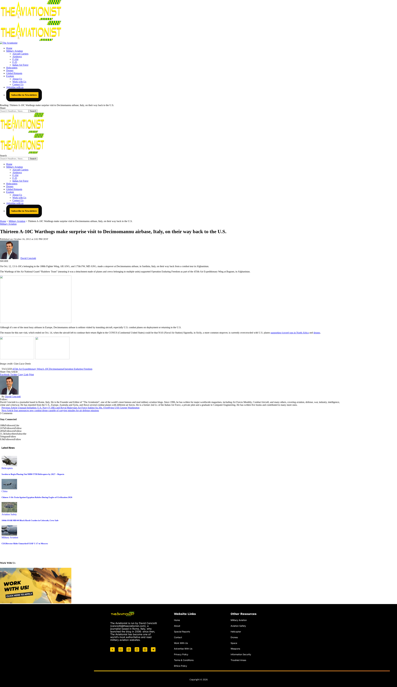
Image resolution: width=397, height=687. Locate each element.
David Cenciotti (28, 258)
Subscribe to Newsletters (24, 95)
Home (177, 620)
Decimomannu (56, 369)
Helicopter (236, 631)
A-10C (45, 369)
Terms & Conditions (184, 660)
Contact (178, 637)
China (4, 491)
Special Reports (182, 631)
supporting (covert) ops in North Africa (290, 332)
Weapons (235, 648)
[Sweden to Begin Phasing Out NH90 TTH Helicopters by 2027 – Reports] (9, 465)
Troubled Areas (238, 660)
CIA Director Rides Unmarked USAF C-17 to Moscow (25, 543)
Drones (234, 637)
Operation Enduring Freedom (77, 369)
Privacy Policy (181, 654)
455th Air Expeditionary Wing (27, 369)
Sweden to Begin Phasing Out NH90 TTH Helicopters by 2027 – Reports (33, 474)
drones (317, 332)
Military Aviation (8, 224)
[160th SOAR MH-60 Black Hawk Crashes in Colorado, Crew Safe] (9, 511)
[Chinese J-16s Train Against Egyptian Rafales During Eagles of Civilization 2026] (9, 488)
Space (234, 643)
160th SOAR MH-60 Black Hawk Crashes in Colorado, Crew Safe (30, 520)
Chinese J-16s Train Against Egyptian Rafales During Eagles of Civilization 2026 (37, 497)
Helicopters (7, 468)
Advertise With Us (183, 648)
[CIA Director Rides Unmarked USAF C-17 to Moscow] (9, 534)
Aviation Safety (9, 514)
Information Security (241, 654)
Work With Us (181, 643)
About (177, 626)
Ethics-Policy (180, 666)
